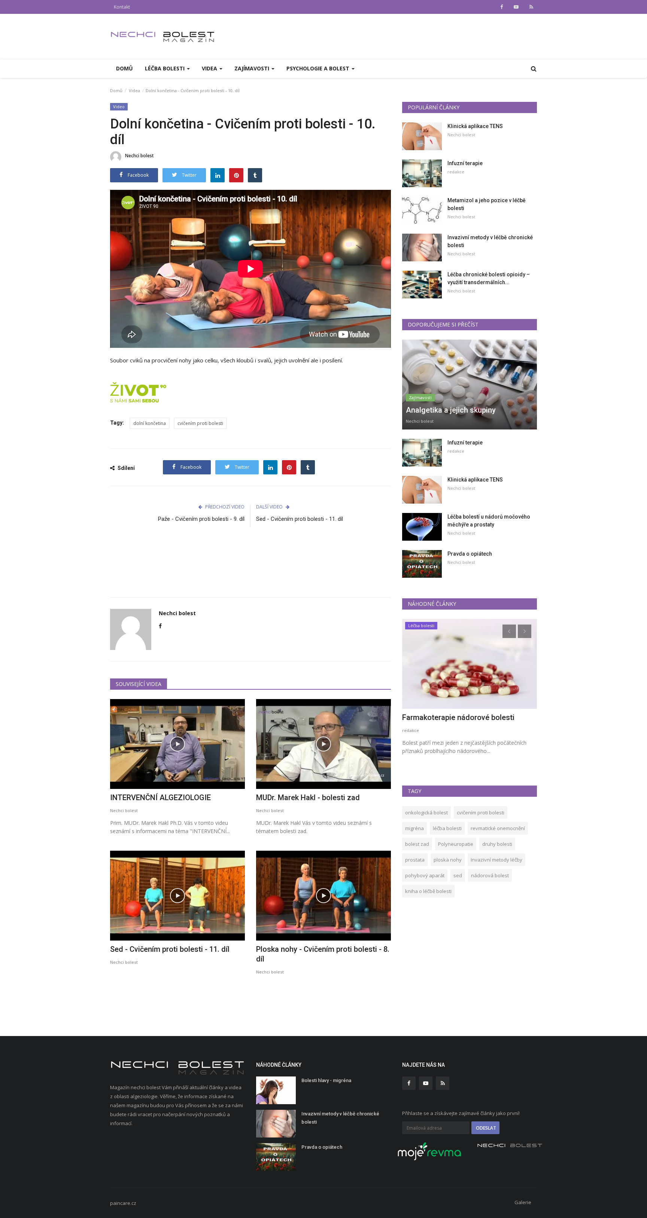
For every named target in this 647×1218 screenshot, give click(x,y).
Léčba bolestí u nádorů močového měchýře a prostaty (488, 521)
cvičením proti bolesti (200, 423)
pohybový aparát (424, 875)
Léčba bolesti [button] (165, 68)
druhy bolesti (497, 844)
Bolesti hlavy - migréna (326, 1080)
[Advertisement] (250, 566)
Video (119, 106)
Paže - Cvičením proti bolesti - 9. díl (201, 519)
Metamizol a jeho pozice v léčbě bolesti (486, 204)
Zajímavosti (420, 397)
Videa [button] (210, 68)
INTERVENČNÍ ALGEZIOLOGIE (160, 797)
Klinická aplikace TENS (475, 126)
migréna (414, 828)
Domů (124, 68)
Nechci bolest (139, 155)
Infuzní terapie (465, 163)
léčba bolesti (447, 828)
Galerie (522, 1202)
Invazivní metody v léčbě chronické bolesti (490, 241)
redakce (455, 171)
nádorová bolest (490, 875)
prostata (415, 859)
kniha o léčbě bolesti (428, 891)
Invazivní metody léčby (496, 859)
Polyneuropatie (455, 844)
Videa (134, 90)
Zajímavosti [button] (252, 68)
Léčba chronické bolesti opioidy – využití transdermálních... (488, 278)
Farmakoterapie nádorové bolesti (458, 717)
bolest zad (417, 844)
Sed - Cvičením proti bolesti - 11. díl (299, 519)
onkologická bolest (426, 812)
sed (457, 875)
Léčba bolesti (421, 625)
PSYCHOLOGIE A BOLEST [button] (318, 68)
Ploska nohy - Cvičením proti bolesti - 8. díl (322, 954)
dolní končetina (149, 423)
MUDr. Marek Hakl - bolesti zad (308, 797)
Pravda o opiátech (469, 554)
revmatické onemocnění (498, 828)
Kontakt (122, 7)
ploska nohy (448, 859)
